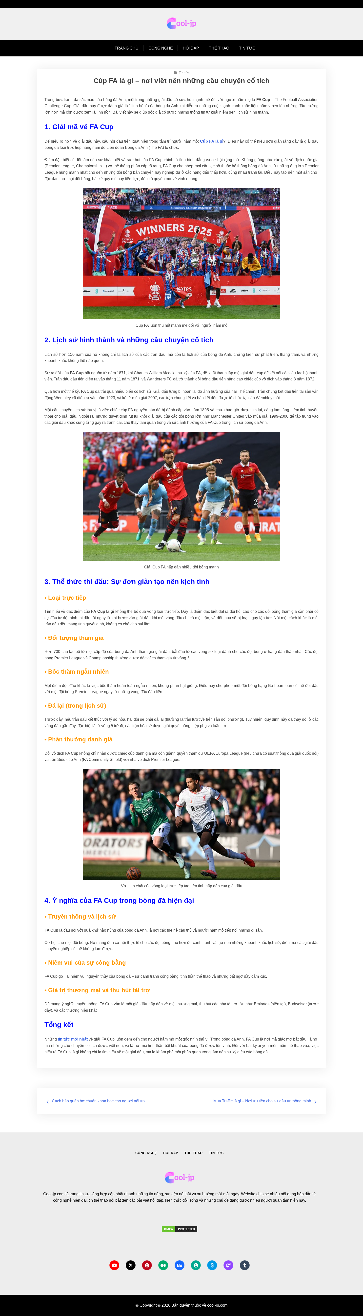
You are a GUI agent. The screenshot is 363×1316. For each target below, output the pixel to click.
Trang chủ (127, 48)
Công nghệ (160, 48)
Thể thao (219, 48)
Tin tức (247, 48)
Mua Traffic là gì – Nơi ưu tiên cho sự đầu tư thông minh (262, 1101)
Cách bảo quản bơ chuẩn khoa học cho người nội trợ (98, 1101)
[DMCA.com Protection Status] (179, 1234)
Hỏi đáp (191, 48)
